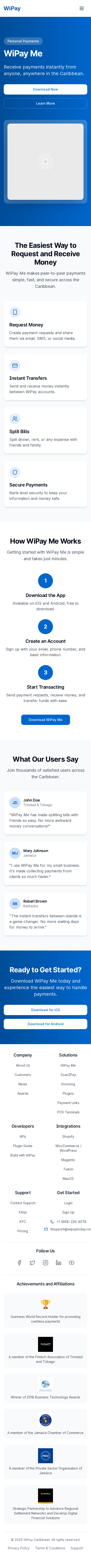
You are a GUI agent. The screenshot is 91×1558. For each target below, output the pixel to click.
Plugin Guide (22, 1146)
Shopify (68, 1136)
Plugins (68, 1093)
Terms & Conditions (50, 1548)
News (22, 1084)
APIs (23, 1136)
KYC (23, 1222)
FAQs (23, 1212)
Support (77, 1548)
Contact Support (22, 1203)
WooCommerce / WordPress (68, 1148)
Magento (68, 1160)
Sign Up (68, 1212)
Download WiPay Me (46, 720)
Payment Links (68, 1103)
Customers (23, 1075)
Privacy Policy (19, 1548)
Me (68, 1065)
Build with (22, 1155)
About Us (23, 1065)
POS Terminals (68, 1112)
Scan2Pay (68, 1075)
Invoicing (68, 1084)
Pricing (23, 1231)
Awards (22, 1093)
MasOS (68, 1179)
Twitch (68, 1169)
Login (68, 1203)
